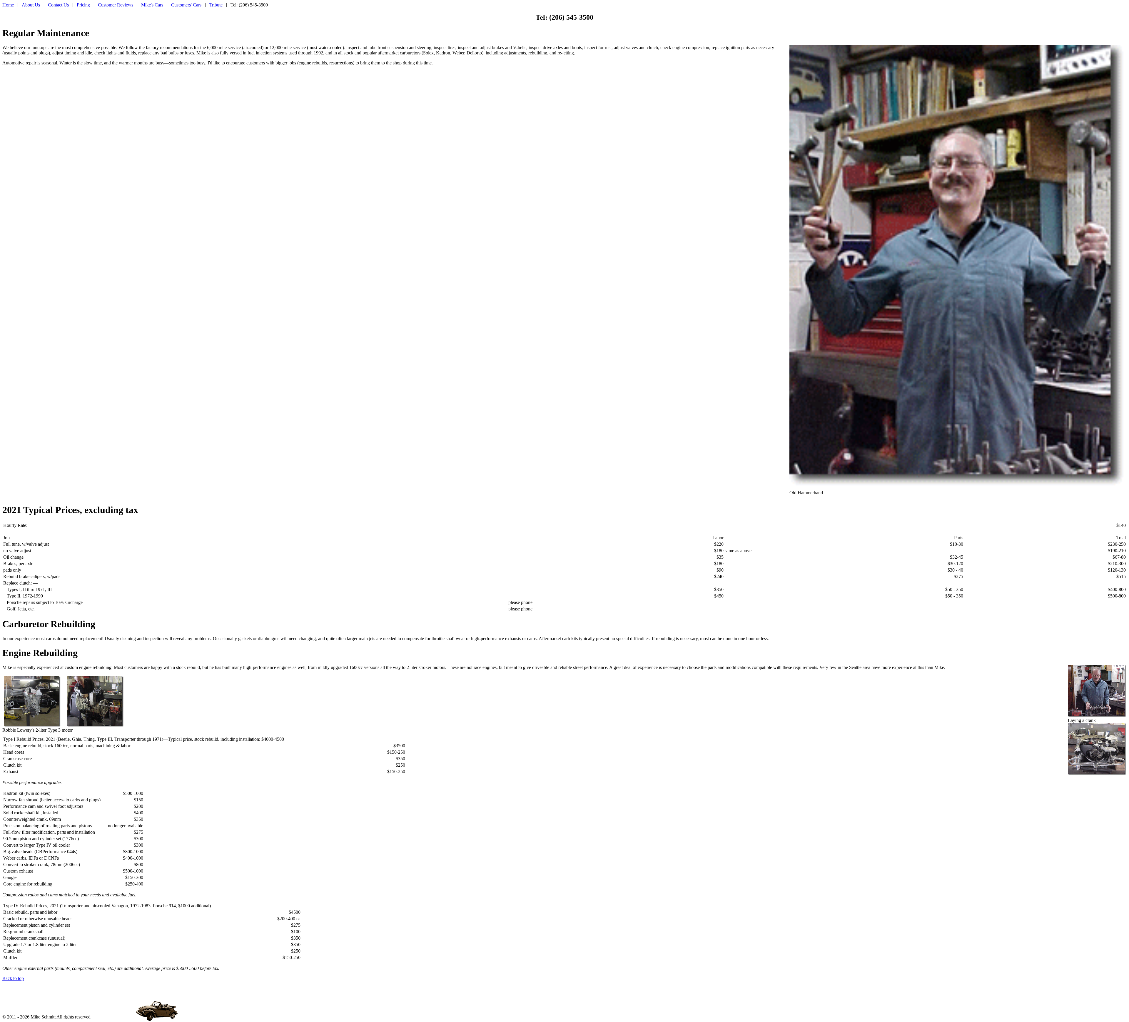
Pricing (83, 4)
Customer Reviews (115, 4)
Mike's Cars (152, 4)
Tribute (216, 4)
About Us (31, 4)
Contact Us (58, 4)
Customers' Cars (186, 4)
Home (8, 4)
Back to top (13, 978)
